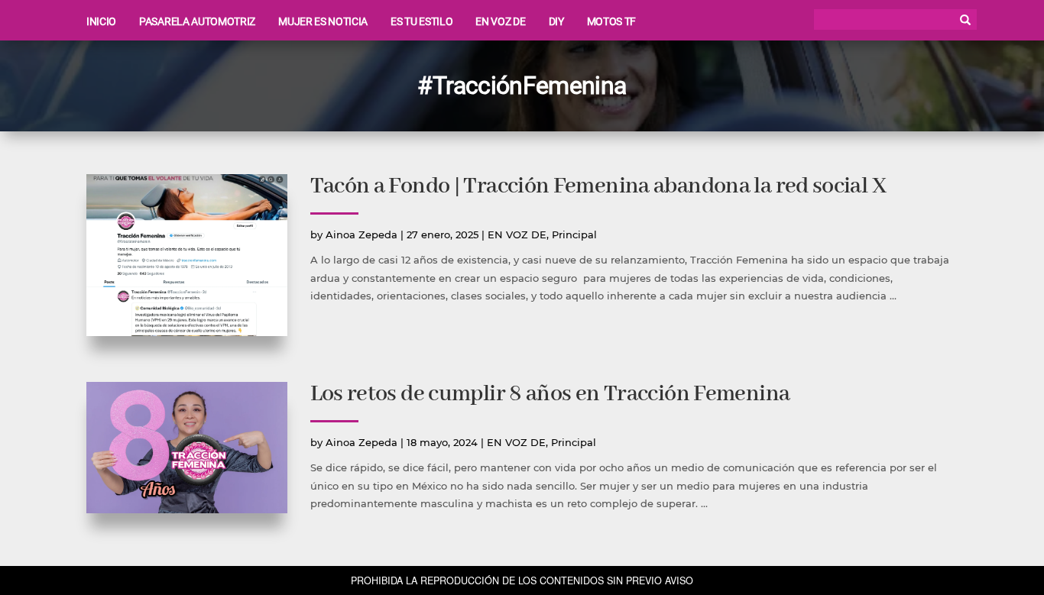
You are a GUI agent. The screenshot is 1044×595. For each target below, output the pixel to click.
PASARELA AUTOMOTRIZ (197, 21)
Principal (574, 234)
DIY (556, 21)
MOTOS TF (611, 21)
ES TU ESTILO (421, 21)
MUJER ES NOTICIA (323, 21)
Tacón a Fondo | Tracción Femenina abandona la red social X (598, 187)
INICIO (101, 21)
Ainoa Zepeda (361, 234)
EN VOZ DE (500, 21)
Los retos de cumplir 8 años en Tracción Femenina (550, 394)
